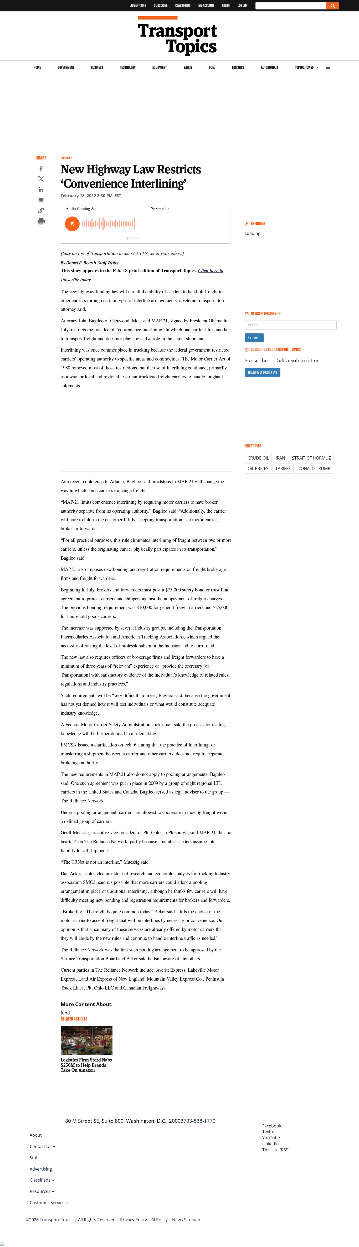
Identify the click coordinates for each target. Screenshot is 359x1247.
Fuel (212, 67)
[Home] (179, 36)
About (36, 1135)
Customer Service (48, 1202)
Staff (34, 1158)
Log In (226, 5)
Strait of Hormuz (311, 458)
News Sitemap (186, 1220)
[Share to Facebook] (41, 169)
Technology (128, 67)
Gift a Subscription (298, 360)
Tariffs (283, 468)
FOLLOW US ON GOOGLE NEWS (262, 372)
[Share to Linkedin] (41, 190)
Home (37, 67)
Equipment (159, 67)
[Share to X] (41, 180)
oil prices (258, 468)
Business (97, 67)
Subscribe (160, 5)
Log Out (242, 5)
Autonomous (269, 67)
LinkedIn (270, 1144)
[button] (41, 211)
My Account (206, 5)
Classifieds (183, 5)
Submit (254, 337)
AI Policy (159, 1220)
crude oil (258, 458)
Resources (41, 1191)
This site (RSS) (276, 1150)
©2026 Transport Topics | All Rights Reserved (71, 1220)
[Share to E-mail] (41, 200)
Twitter (269, 1132)
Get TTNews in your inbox (156, 253)
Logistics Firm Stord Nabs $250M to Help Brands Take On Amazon (86, 1065)
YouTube (271, 1138)
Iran (280, 458)
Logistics (238, 67)
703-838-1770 (199, 1120)
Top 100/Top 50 (304, 67)
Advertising (138, 5)
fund (65, 1013)
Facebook (271, 1126)
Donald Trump (314, 468)
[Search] (332, 5)
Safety (188, 67)
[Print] (41, 221)
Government (66, 67)
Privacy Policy (133, 1220)
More (328, 68)
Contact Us (41, 1146)
